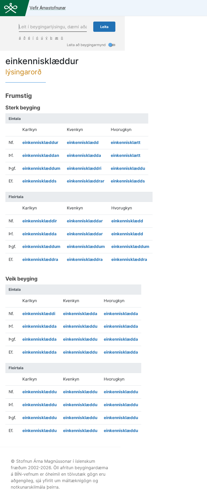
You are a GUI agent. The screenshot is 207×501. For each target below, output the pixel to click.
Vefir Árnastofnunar (48, 8)
